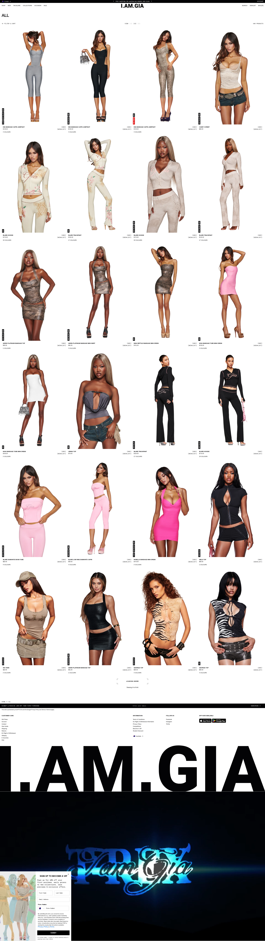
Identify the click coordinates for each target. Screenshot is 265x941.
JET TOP (71, 776)
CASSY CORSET (204, 127)
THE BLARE (16, 5)
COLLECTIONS (27, 5)
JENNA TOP (72, 451)
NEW (9, 5)
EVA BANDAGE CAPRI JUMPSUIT (14, 127)
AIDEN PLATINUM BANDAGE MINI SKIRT (81, 343)
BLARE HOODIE (8, 235)
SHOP (3, 5)
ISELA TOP (202, 559)
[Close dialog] (68, 874)
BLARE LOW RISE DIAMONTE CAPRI (80, 559)
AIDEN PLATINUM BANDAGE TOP (14, 343)
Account (260, 1)
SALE (45, 5)
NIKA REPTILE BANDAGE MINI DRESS (146, 343)
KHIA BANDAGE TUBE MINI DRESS (210, 343)
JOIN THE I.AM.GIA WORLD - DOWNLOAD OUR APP (132, 2)
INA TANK (6, 668)
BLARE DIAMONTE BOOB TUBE (13, 559)
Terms (52, 927)
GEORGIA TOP (138, 668)
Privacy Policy (43, 927)
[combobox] (41, 908)
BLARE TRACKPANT (74, 235)
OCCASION (37, 5)
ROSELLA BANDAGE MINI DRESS (144, 559)
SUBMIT (53, 933)
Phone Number (42, 904)
